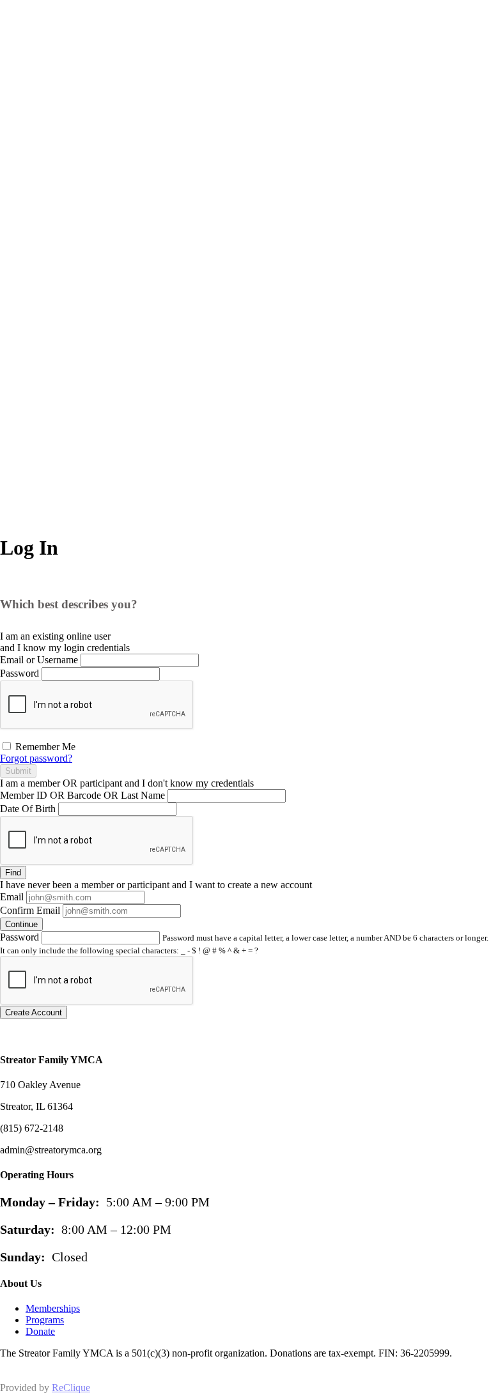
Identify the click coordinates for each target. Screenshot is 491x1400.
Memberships (53, 1308)
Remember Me (44, 746)
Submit (18, 771)
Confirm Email (30, 910)
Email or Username (39, 659)
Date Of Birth (28, 808)
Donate (40, 1331)
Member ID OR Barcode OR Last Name (82, 795)
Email (12, 896)
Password (19, 673)
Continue (21, 924)
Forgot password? (36, 758)
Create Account (33, 1012)
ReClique (71, 1387)
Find (13, 872)
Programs (45, 1319)
